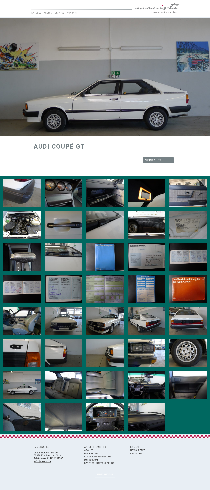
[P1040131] (22, 417)
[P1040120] (63, 353)
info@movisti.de (42, 461)
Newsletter (137, 450)
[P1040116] (105, 321)
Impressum (91, 460)
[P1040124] (22, 321)
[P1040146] (188, 225)
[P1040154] (105, 289)
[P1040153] (63, 289)
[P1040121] (105, 353)
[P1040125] (63, 385)
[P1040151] (188, 257)
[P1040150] (146, 257)
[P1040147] (22, 193)
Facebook (136, 453)
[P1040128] (146, 385)
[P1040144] (105, 225)
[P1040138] (105, 193)
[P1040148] (63, 257)
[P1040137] (63, 193)
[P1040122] (146, 353)
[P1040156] (188, 289)
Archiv (48, 13)
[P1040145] (146, 225)
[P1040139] (146, 193)
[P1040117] (146, 321)
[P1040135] (146, 417)
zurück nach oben (105, 474)
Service (59, 13)
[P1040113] (22, 385)
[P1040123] (188, 353)
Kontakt (72, 13)
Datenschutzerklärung (99, 463)
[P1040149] (105, 257)
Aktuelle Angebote (96, 447)
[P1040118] (188, 321)
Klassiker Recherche (97, 456)
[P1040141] (188, 193)
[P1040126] (105, 385)
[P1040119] (22, 353)
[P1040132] (63, 417)
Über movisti (92, 453)
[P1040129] (188, 385)
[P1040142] (22, 225)
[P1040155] (146, 289)
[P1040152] (22, 289)
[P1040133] (105, 417)
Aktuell (36, 13)
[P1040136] (22, 257)
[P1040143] (63, 225)
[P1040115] (63, 321)
